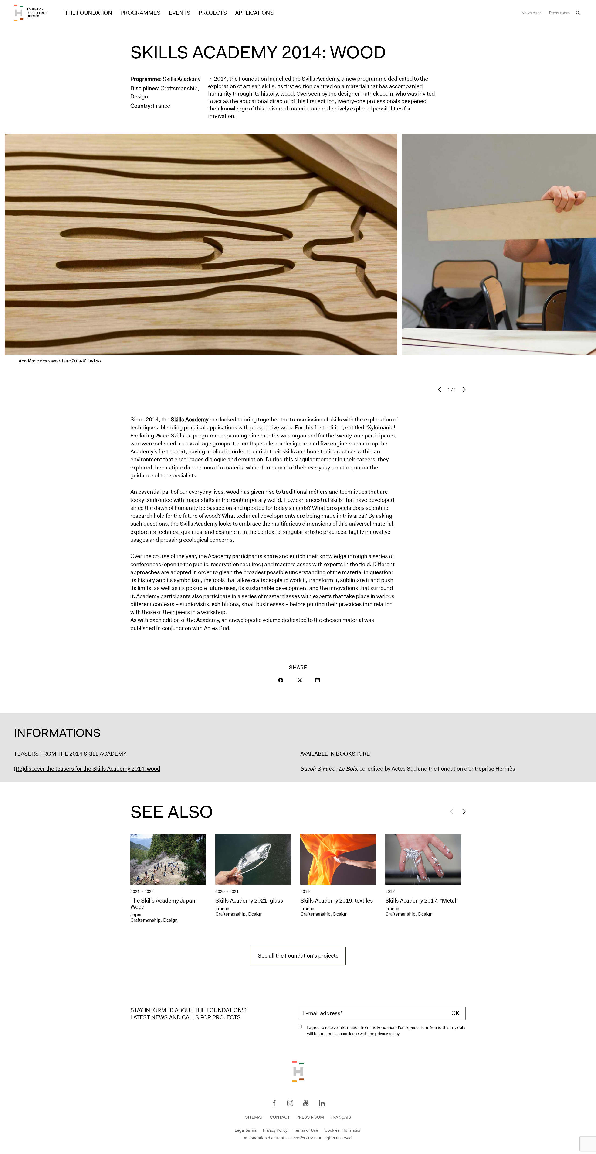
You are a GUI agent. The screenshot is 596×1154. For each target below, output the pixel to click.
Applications (254, 13)
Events (179, 13)
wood (153, 768)
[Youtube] (305, 1102)
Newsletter (531, 13)
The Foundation (88, 13)
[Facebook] (274, 1102)
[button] (280, 680)
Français (340, 1117)
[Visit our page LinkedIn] (317, 680)
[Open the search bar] (578, 12)
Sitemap (254, 1117)
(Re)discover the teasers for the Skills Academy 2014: (80, 768)
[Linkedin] (321, 1103)
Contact (280, 1117)
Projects (213, 13)
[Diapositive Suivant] (463, 811)
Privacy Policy (275, 1130)
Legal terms (245, 1130)
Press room (559, 13)
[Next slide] (463, 389)
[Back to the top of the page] (298, 1071)
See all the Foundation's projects (298, 955)
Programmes (140, 13)
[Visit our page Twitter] (300, 680)
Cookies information (343, 1130)
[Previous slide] (441, 389)
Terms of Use (306, 1130)
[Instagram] (290, 1102)
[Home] (18, 13)
